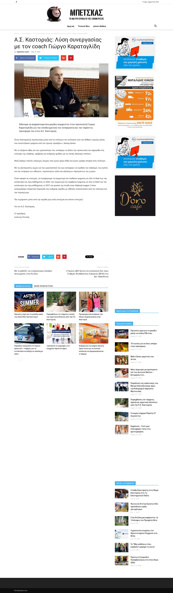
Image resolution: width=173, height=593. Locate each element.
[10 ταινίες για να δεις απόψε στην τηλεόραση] (121, 347)
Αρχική (70, 26)
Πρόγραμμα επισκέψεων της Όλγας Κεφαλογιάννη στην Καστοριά (91, 317)
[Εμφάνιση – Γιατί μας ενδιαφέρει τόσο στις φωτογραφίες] (121, 429)
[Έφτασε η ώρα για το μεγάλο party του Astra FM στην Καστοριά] (29, 302)
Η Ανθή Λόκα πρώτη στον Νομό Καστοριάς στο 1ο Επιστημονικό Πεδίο (144, 493)
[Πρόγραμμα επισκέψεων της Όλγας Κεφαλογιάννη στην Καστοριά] (93, 302)
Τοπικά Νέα (84, 26)
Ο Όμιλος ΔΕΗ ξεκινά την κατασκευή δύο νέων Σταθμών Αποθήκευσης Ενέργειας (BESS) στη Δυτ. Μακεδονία (87, 274)
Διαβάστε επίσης (23, 286)
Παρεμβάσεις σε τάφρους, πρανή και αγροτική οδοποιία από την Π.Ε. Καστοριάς (61, 317)
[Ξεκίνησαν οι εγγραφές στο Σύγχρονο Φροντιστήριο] (61, 333)
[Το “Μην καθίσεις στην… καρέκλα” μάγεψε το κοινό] (121, 547)
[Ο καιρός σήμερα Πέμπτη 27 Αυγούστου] (121, 416)
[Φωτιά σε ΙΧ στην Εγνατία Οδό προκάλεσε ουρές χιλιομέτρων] (121, 507)
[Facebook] (16, 2)
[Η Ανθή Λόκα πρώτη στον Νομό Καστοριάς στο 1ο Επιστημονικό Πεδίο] (121, 493)
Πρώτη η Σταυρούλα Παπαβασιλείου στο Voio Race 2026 (144, 560)
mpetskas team (23, 52)
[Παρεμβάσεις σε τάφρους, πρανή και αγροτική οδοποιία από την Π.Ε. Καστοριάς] (61, 302)
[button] (155, 26)
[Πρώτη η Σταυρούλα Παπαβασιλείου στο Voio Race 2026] (121, 560)
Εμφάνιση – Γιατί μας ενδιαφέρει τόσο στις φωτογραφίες (141, 429)
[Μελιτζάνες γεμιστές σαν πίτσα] (121, 360)
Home (16, 33)
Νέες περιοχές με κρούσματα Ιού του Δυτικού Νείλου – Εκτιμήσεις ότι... (144, 372)
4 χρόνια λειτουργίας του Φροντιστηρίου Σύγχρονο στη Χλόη (144, 533)
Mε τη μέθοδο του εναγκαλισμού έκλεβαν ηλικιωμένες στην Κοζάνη (33, 272)
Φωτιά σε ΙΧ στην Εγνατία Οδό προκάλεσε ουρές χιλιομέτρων (144, 506)
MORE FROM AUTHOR (43, 286)
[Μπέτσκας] (86, 13)
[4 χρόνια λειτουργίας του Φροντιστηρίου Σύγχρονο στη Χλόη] (121, 534)
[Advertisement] (61, 235)
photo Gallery (99, 26)
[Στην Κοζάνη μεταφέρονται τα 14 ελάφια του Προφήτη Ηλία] (121, 521)
